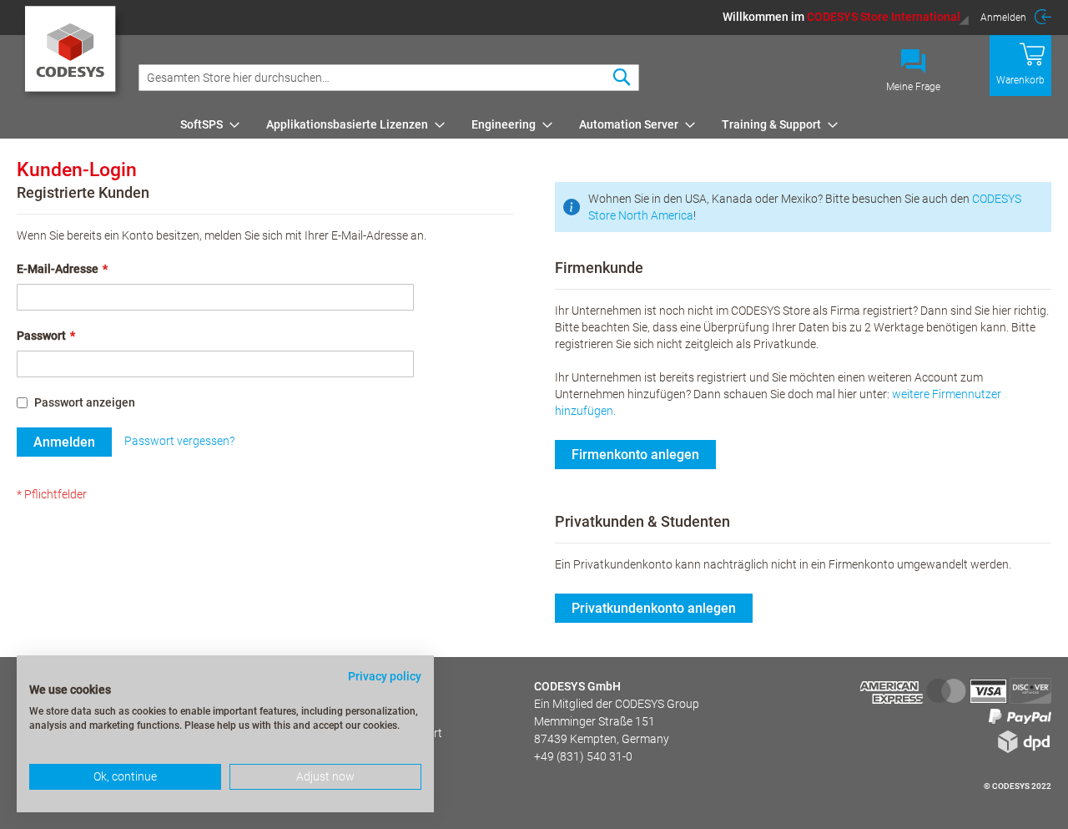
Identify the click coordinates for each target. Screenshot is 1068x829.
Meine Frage (913, 87)
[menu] (613, 124)
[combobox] (389, 77)
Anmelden (1003, 17)
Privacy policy (384, 676)
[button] (846, 16)
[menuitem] (204, 124)
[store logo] (73, 54)
